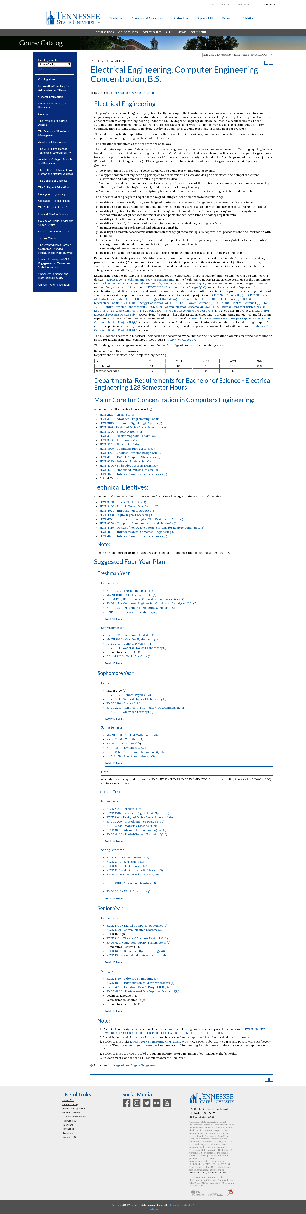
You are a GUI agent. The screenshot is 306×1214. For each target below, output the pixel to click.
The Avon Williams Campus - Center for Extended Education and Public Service (55, 248)
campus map (243, 4)
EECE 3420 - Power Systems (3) (190, 303)
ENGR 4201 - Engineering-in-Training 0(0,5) (136, 942)
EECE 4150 (166, 1033)
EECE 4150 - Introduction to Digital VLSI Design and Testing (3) (142, 519)
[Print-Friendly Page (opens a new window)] (266, 63)
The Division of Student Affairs (52, 122)
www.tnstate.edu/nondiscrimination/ (208, 1172)
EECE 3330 (250, 1029)
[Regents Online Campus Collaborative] (197, 1195)
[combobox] (237, 55)
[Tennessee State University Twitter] (146, 1106)
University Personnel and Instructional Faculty (53, 275)
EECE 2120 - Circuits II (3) (226, 295)
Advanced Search (48, 69)
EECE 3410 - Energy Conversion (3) (144, 303)
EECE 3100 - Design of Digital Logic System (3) (130, 423)
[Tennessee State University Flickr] (156, 1106)
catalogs (119, 1205)
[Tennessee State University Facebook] (126, 1106)
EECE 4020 (134, 1033)
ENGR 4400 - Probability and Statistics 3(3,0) (136, 834)
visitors (182, 32)
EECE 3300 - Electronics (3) (220, 299)
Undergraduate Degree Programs (52, 105)
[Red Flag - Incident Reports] (230, 1195)
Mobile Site (153, 1208)
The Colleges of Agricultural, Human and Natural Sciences (55, 171)
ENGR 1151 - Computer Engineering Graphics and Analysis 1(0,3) (149, 603)
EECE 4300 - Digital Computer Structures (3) (234, 306)
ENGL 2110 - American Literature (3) (131, 883)
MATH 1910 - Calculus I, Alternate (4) (131, 595)
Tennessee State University (73, 18)
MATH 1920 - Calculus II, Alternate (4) (132, 639)
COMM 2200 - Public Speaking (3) (128, 656)
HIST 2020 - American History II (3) (130, 756)
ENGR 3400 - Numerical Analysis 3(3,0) (132, 874)
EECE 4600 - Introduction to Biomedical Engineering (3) (137, 532)
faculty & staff (198, 32)
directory (225, 4)
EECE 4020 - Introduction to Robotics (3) (127, 510)
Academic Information (52, 142)
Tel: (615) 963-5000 (201, 1116)
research (227, 18)
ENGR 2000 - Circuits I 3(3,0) (125, 739)
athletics (247, 18)
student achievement (74, 1116)
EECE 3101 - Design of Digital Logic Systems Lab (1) (165, 299)
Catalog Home (47, 79)
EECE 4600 (214, 1033)
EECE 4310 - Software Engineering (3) (119, 310)
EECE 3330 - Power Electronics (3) (122, 502)
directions (67, 1132)
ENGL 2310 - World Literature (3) (128, 891)
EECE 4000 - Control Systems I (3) (237, 303)
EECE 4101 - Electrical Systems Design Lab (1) (130, 453)
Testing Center (47, 238)
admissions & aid (148, 18)
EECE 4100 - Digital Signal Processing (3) (126, 515)
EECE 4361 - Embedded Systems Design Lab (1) (130, 469)
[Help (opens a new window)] (271, 63)
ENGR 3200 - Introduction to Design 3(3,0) (177, 287)
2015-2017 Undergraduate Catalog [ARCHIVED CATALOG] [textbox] (235, 54)
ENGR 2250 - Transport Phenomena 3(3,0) (136, 283)
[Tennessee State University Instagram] (136, 1106)
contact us (68, 1128)
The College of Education (53, 187)
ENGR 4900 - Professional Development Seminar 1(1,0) (143, 991)
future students (105, 32)
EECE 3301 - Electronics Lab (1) (120, 444)
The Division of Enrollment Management (54, 133)
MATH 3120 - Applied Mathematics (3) (132, 735)
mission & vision (71, 1112)
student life (180, 18)
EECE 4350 (182, 1033)
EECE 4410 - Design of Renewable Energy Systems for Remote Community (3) (151, 527)
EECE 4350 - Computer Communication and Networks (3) (138, 523)
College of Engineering (52, 194)
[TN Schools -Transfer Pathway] (215, 1195)
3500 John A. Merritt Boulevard (208, 1109)
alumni (169, 32)
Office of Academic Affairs (54, 231)
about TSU (68, 1100)
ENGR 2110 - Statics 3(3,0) (188, 283)
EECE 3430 (118, 1033)
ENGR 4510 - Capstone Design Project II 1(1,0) (137, 987)
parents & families (152, 32)
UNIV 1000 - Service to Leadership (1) (131, 612)
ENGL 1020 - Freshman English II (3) (130, 635)
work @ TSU (69, 1136)
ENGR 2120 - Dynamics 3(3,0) (126, 747)
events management (73, 1108)
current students (128, 32)
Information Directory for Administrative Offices (53, 88)
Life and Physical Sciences (53, 214)
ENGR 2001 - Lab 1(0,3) (121, 743)
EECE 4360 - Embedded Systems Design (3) (128, 465)
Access (210, 4)
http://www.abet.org (182, 339)
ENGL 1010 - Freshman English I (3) (130, 590)
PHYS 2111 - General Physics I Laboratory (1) (136, 648)
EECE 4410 (198, 1033)
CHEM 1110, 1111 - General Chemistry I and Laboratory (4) (145, 599)
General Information (50, 96)
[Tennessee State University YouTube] (166, 1106)
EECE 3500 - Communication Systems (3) (175, 306)
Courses (43, 114)
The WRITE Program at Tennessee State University (54, 150)
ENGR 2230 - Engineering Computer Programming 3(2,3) (145, 707)
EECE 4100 (150, 1033)
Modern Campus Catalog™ (181, 1205)
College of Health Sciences (54, 200)
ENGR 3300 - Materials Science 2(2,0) (131, 826)
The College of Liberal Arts (54, 207)
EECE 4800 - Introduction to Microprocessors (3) (180, 310)
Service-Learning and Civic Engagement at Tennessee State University (54, 263)
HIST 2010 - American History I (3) (129, 712)
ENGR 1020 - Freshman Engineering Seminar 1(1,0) (141, 279)
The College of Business (52, 180)
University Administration (54, 284)
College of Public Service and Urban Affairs (55, 222)
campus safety (70, 1104)
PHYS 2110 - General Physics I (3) (128, 643)
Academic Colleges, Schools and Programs (55, 161)
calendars (67, 1124)
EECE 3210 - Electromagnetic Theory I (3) (127, 436)
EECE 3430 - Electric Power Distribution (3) (128, 506)
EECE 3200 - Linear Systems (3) (120, 431)
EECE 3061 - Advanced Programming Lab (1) (129, 419)
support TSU (205, 18)
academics (116, 18)
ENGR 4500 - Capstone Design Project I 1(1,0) (220, 318)
